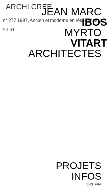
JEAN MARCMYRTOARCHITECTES (64, 32)
